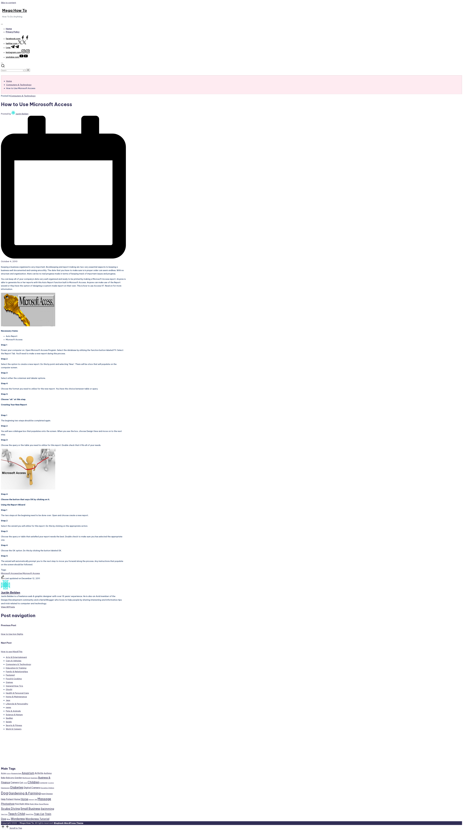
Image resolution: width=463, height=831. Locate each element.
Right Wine (34, 804)
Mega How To (14, 10)
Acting (8, 773)
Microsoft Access (9, 573)
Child (25, 783)
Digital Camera (32, 787)
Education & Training (16, 668)
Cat (21, 782)
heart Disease (47, 794)
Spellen (9, 718)
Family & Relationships (17, 671)
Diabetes (16, 787)
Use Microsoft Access (29, 573)
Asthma (48, 773)
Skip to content (8, 2)
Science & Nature (14, 714)
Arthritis (39, 773)
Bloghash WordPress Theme (68, 823)
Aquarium (28, 773)
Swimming (47, 808)
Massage (44, 799)
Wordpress (18, 819)
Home (17, 799)
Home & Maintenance (16, 696)
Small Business (30, 808)
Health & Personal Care (17, 693)
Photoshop (7, 803)
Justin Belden (10, 592)
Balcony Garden (14, 777)
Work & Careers (13, 729)
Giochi (9, 689)
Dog (4, 793)
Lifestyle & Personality (17, 703)
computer (44, 783)
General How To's (14, 686)
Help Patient (7, 799)
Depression (5, 788)
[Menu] (2, 24)
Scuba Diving (10, 809)
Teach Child (16, 814)
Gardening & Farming (25, 793)
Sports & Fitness (14, 725)
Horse (24, 799)
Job (35, 799)
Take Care (4, 814)
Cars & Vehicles (13, 660)
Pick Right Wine (22, 804)
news (8, 707)
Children (33, 782)
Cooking (51, 783)
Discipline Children (47, 788)
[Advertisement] (27, 750)
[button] (25, 70)
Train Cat (39, 813)
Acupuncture (16, 773)
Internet (31, 799)
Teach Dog (29, 814)
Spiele (9, 721)
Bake (3, 778)
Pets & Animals (13, 711)
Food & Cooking (14, 678)
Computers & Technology (23, 96)
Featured (10, 675)
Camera (14, 782)
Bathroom (26, 778)
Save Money (44, 804)
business (34, 778)
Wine (8, 819)
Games (9, 682)
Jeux (8, 700)
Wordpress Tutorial (37, 819)
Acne (3, 773)
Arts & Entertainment (16, 657)
